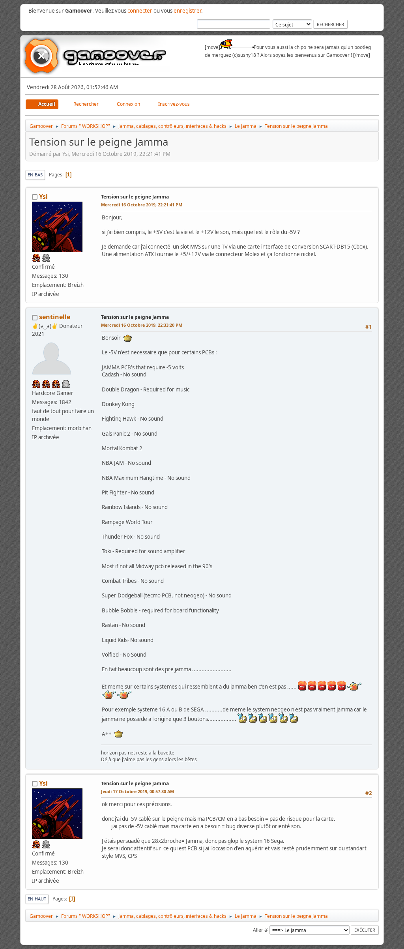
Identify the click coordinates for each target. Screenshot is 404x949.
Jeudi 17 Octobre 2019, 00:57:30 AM (137, 791)
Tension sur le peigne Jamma (135, 196)
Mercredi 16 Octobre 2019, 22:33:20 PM (141, 325)
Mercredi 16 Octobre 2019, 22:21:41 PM (141, 205)
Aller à (260, 929)
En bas (35, 175)
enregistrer (187, 10)
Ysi (43, 196)
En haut (37, 899)
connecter (139, 10)
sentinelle (54, 317)
